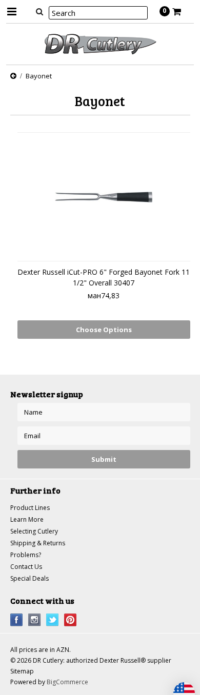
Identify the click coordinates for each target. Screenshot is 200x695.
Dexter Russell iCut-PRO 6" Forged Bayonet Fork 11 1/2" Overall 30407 (103, 277)
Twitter (52, 620)
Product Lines (30, 507)
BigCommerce (67, 682)
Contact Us (26, 566)
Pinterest (70, 620)
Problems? (25, 554)
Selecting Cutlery (34, 531)
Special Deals (29, 578)
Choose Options (104, 329)
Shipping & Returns (37, 543)
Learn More (27, 519)
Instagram (34, 620)
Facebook (16, 620)
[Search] (39, 11)
